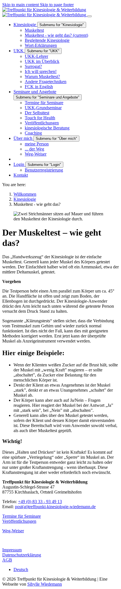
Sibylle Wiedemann (44, 584)
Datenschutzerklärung (21, 555)
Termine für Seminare (21, 516)
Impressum (12, 549)
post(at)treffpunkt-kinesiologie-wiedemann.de (55, 506)
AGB (7, 560)
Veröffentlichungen (19, 521)
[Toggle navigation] (89, 16)
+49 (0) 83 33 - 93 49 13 (40, 501)
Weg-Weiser (13, 530)
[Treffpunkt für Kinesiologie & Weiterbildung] (44, 12)
